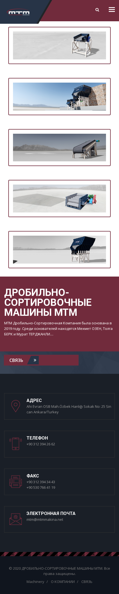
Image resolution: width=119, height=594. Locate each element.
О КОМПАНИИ (63, 581)
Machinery (35, 581)
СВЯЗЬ (16, 360)
